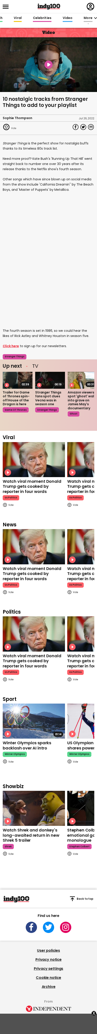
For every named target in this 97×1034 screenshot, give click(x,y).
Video (67, 18)
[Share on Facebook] (76, 127)
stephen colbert (79, 846)
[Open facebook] (31, 927)
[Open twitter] (48, 927)
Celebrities (42, 18)
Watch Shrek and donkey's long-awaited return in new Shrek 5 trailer (31, 835)
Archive (48, 986)
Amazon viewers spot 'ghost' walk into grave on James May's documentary (82, 400)
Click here (11, 346)
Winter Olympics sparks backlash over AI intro (27, 745)
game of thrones (16, 410)
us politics (11, 497)
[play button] (48, 64)
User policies (48, 950)
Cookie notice (48, 977)
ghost (73, 413)
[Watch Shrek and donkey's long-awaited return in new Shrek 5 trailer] (34, 808)
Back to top (85, 899)
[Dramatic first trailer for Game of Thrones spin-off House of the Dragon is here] (17, 380)
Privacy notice (48, 959)
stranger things (14, 356)
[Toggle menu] (7, 7)
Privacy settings (48, 968)
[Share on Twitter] (83, 127)
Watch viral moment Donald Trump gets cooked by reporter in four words (32, 486)
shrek (8, 846)
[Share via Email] (91, 127)
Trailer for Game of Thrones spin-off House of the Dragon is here (16, 398)
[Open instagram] (65, 927)
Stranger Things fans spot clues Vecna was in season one (48, 398)
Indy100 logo (49, 6)
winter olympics (15, 754)
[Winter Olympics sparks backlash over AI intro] (34, 721)
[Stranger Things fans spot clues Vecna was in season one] (50, 380)
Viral (17, 18)
